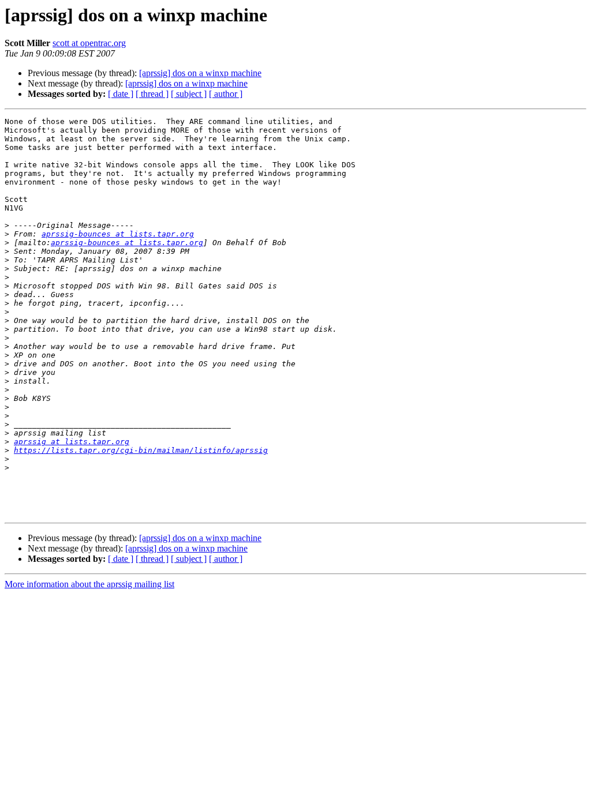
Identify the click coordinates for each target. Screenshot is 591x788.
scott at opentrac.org (89, 43)
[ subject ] (189, 94)
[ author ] (225, 94)
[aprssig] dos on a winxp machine (200, 73)
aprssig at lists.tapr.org (71, 441)
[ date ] (120, 94)
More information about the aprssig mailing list (89, 584)
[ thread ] (152, 94)
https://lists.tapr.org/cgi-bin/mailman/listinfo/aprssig (141, 450)
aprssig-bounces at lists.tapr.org (118, 234)
